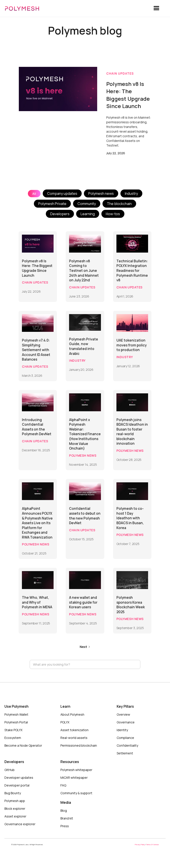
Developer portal (16, 785)
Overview (123, 714)
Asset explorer (15, 816)
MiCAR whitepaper (74, 777)
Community (86, 203)
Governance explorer (19, 824)
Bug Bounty (12, 793)
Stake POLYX (13, 730)
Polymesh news (101, 193)
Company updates (62, 193)
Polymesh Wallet (16, 714)
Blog (63, 810)
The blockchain (119, 203)
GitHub (9, 770)
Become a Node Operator (23, 745)
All (34, 193)
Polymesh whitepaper (76, 770)
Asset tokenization (74, 730)
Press (64, 826)
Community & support (76, 793)
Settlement (125, 753)
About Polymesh (72, 714)
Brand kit (66, 818)
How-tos (113, 213)
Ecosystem (12, 738)
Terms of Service (152, 844)
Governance (126, 722)
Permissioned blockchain (78, 745)
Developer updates (18, 777)
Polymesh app (14, 801)
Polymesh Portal (16, 722)
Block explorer (14, 808)
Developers (60, 213)
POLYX (64, 722)
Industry (131, 193)
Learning (88, 213)
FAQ (63, 785)
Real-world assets (73, 738)
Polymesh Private (52, 203)
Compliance (125, 738)
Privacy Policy (140, 844)
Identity (122, 730)
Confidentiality (127, 745)
